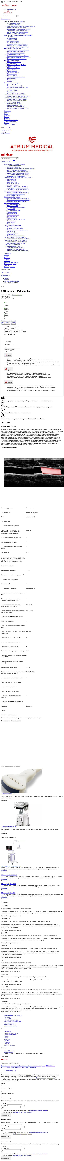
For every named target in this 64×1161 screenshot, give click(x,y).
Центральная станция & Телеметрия (17, 44)
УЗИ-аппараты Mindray (14, 23)
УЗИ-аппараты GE (12, 63)
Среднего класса (12, 75)
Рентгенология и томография (12, 83)
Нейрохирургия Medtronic (14, 103)
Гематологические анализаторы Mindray (18, 57)
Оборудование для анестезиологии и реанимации (18, 35)
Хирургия (7, 1017)
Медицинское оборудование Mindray (14, 21)
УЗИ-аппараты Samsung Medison (16, 65)
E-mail (3, 1107)
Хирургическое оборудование (12, 48)
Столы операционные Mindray (16, 51)
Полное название (17, 295)
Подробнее (4, 870)
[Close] (1, 1085)
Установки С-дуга (12, 90)
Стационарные (11, 78)
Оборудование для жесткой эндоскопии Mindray (21, 26)
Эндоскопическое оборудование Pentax (18, 96)
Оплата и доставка (9, 124)
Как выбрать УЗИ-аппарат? (8, 826)
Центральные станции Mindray (16, 33)
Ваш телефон (5, 1105)
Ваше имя (3, 1103)
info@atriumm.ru (5, 133)
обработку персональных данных (22, 1112)
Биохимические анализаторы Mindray (18, 56)
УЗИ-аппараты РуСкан (13, 68)
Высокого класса (12, 74)
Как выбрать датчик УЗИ (8, 793)
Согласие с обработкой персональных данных (32, 1066)
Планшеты (10, 81)
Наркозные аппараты (13, 41)
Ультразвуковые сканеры (11, 1020)
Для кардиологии (12, 69)
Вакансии (7, 115)
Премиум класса (12, 71)
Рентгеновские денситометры (15, 93)
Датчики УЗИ (11, 66)
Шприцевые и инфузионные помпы (17, 45)
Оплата (9, 355)
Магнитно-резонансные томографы (17, 87)
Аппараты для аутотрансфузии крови (18, 47)
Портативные (11, 80)
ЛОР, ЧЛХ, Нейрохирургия (12, 102)
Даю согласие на (17, 1112)
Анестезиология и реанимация (13, 1015)
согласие (28, 1075)
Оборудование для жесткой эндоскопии (15, 97)
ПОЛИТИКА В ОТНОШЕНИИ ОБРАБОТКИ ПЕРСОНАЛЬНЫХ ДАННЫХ (28, 1066)
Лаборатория (7, 1018)
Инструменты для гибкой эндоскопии (15, 94)
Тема (2, 1109)
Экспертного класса (13, 72)
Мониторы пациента (13, 42)
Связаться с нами (5, 127)
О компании (7, 111)
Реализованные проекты (11, 120)
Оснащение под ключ (10, 121)
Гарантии (6, 123)
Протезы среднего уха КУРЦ (15, 106)
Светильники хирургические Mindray (18, 50)
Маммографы (11, 91)
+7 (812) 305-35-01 (6, 130)
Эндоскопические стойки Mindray (17, 99)
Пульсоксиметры (12, 38)
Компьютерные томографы (15, 85)
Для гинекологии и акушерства (16, 77)
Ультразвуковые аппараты (11, 60)
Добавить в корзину (10, 349)
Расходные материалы (10, 1026)
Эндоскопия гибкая (9, 1023)
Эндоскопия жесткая (10, 1024)
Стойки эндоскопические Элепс (16, 100)
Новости (6, 112)
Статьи (6, 114)
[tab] (32, 422)
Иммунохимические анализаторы (16, 59)
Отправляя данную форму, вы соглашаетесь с (25, 1110)
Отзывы (6, 117)
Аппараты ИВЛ (11, 36)
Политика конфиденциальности (10, 1066)
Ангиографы (11, 88)
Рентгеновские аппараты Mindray (16, 27)
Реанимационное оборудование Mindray (18, 29)
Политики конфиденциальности (45, 1078)
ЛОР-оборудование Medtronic (15, 105)
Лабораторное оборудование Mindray (17, 32)
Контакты (7, 118)
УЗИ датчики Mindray (13, 24)
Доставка (10, 370)
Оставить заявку (5, 720)
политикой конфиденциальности (38, 1110)
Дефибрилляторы (12, 39)
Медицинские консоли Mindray (16, 53)
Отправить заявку (5, 1115)
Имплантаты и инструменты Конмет (17, 108)
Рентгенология (11, 84)
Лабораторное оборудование (12, 54)
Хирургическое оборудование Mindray (18, 30)
